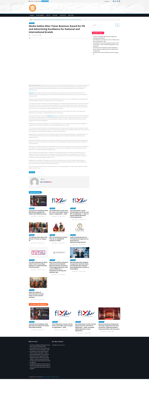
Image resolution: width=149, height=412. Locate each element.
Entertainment (40, 15)
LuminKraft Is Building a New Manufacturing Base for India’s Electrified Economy (38, 212)
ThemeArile (56, 377)
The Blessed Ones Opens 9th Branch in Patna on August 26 (38, 238)
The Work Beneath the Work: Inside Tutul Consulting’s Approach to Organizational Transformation (38, 264)
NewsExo (51, 377)
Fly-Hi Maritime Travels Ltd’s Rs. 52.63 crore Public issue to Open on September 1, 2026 (58, 212)
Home (31, 19)
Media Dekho (32, 93)
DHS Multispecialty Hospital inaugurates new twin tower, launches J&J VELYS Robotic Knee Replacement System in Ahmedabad (79, 265)
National (55, 15)
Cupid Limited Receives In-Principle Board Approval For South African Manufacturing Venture (79, 239)
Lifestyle (48, 15)
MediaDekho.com (51, 115)
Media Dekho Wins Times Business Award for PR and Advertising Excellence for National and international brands (57, 19)
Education (70, 15)
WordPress (45, 377)
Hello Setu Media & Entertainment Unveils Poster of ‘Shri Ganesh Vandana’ (36, 294)
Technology (63, 15)
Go (117, 25)
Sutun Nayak (33, 216)
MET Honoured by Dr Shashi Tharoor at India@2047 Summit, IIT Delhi (58, 238)
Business (32, 15)
